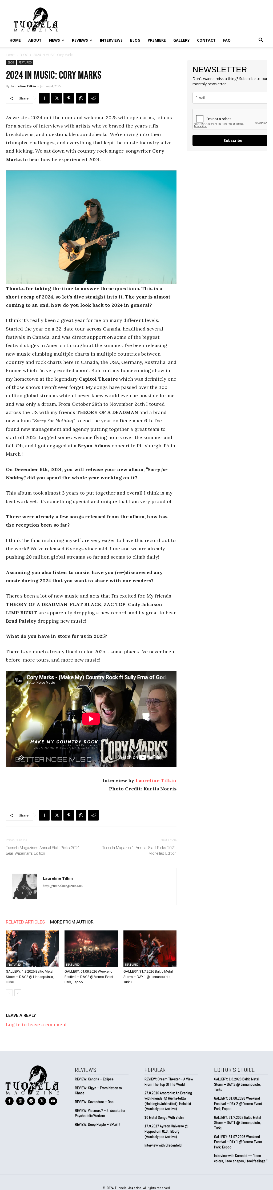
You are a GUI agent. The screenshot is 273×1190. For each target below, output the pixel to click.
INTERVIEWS (111, 40)
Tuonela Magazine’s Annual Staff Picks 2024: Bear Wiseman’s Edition (43, 850)
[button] (260, 40)
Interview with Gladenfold (163, 1145)
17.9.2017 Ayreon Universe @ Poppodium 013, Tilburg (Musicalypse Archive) (166, 1131)
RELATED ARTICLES (25, 922)
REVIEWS (80, 40)
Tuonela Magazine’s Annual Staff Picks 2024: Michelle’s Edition (139, 850)
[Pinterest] (68, 98)
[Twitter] (56, 98)
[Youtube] (53, 1101)
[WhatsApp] (81, 98)
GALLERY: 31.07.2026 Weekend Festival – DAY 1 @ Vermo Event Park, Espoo (238, 1141)
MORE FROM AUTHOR (72, 922)
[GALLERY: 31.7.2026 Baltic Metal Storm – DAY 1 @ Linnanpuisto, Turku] (149, 948)
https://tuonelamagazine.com (63, 886)
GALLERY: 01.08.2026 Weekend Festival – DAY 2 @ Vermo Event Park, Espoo (89, 976)
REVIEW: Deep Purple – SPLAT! (97, 1124)
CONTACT (206, 40)
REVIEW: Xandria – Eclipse (94, 1079)
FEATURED (25, 62)
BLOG (135, 40)
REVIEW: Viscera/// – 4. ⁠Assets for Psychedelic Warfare (100, 1113)
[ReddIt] (93, 98)
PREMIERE (157, 40)
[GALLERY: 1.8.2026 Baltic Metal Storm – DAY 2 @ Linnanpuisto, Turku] (32, 948)
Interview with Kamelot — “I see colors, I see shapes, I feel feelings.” (240, 1158)
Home (15, 40)
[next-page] (17, 992)
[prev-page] (9, 992)
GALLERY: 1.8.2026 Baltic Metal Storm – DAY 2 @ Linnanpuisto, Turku (30, 976)
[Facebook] (44, 98)
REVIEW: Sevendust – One (94, 1101)
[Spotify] (31, 1101)
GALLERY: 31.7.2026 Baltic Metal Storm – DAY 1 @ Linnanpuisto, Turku (148, 976)
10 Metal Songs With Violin (164, 1117)
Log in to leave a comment (36, 1024)
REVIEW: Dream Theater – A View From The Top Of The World (168, 1082)
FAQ (227, 40)
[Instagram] (20, 1101)
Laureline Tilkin (23, 86)
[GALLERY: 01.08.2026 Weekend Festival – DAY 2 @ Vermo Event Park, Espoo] (91, 948)
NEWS (54, 40)
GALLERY (181, 40)
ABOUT (35, 40)
